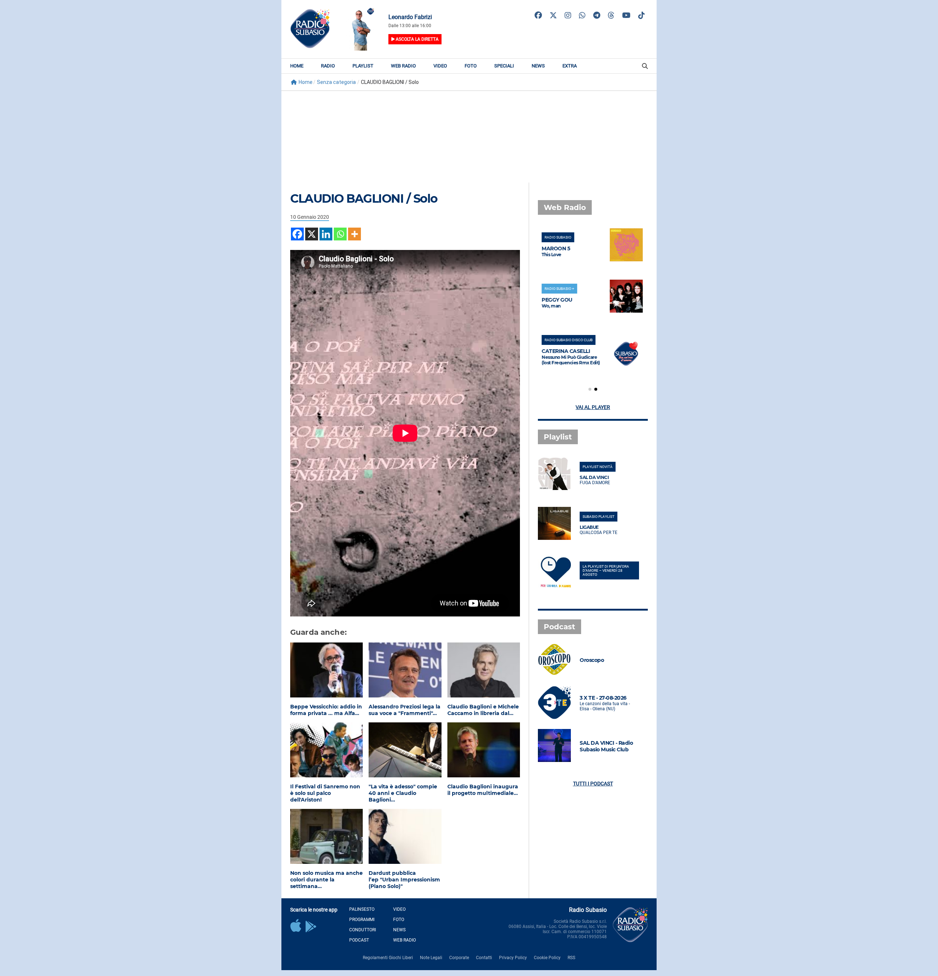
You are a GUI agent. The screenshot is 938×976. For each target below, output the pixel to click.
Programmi (361, 919)
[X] (311, 234)
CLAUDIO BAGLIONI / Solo (363, 198)
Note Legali (431, 957)
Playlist (362, 66)
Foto (471, 66)
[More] (354, 234)
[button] (589, 389)
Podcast (359, 940)
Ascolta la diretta (417, 39)
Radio (328, 66)
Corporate (459, 957)
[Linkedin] (326, 234)
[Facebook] (297, 234)
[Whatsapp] (340, 234)
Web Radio (403, 66)
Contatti (484, 957)
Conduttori (362, 930)
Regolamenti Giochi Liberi (388, 957)
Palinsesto (361, 909)
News (538, 66)
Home (296, 66)
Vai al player (593, 407)
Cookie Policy (547, 957)
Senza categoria (336, 82)
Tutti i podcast (593, 784)
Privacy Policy (513, 957)
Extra (569, 66)
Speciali (504, 66)
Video (440, 66)
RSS (571, 957)
